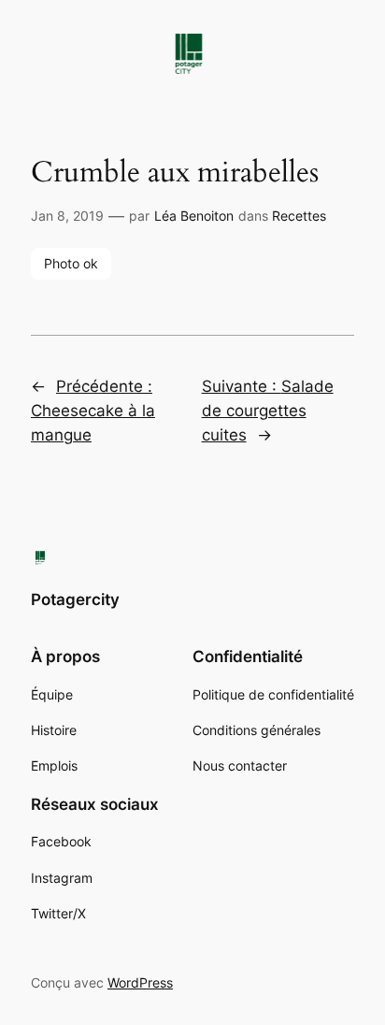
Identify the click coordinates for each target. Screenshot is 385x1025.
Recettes (299, 216)
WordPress (140, 982)
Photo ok (71, 263)
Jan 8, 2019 (67, 216)
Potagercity (75, 599)
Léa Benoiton (194, 216)
